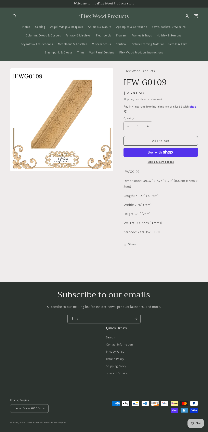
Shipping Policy (116, 366)
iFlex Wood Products (31, 422)
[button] (14, 16)
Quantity (129, 118)
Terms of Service (117, 373)
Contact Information (119, 344)
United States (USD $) (27, 408)
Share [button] (132, 244)
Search (110, 337)
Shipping (129, 99)
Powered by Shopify (55, 422)
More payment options (161, 162)
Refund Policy (115, 359)
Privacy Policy (115, 351)
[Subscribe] (135, 318)
